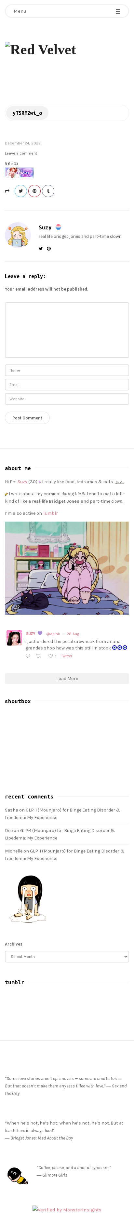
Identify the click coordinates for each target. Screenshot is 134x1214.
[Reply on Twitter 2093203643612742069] (29, 656)
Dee (9, 830)
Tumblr (50, 513)
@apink (53, 634)
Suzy (47, 227)
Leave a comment (21, 153)
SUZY (31, 633)
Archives (13, 944)
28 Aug (73, 634)
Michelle (13, 851)
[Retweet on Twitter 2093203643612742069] (40, 656)
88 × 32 (12, 163)
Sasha (11, 810)
